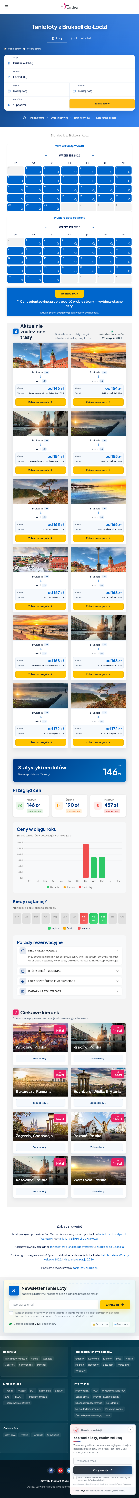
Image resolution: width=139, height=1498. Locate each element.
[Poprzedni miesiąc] (46, 155)
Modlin (129, 1358)
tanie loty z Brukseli (85, 1268)
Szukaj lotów (102, 103)
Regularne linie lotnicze (17, 1402)
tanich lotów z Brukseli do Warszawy (72, 1247)
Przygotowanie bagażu (106, 1396)
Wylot (16, 85)
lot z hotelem (110, 1255)
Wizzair (21, 1390)
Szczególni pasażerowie (88, 1402)
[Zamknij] (130, 1429)
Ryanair (9, 1390)
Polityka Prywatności (124, 1484)
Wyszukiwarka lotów (113, 1390)
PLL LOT (18, 1396)
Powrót (82, 85)
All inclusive (53, 1434)
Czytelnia (10, 1434)
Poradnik (38, 1434)
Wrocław (80, 1370)
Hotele (34, 1358)
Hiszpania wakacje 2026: (79, 1259)
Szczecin (108, 1364)
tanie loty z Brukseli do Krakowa (78, 1238)
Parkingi (41, 1364)
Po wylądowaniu (114, 1409)
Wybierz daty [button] (69, 293)
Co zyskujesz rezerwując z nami (92, 1415)
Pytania (24, 1434)
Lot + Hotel (83, 38)
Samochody (26, 1364)
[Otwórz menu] (6, 7)
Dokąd (16, 71)
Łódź (118, 1358)
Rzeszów (93, 1364)
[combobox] (73, 63)
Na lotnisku (112, 1402)
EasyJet (59, 1390)
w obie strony (14, 49)
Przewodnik (81, 1390)
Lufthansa (45, 1390)
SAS (7, 1396)
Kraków (107, 1358)
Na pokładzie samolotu (88, 1409)
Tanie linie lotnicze (37, 1396)
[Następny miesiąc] (93, 155)
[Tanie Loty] (69, 6)
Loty (59, 38)
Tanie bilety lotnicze (16, 1358)
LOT (32, 1390)
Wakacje (47, 1358)
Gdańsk (79, 1358)
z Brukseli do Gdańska (110, 1247)
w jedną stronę (34, 49)
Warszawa (123, 1364)
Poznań (79, 1364)
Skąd (15, 57)
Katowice (93, 1358)
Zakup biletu (82, 1396)
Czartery (10, 1364)
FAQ (95, 1390)
